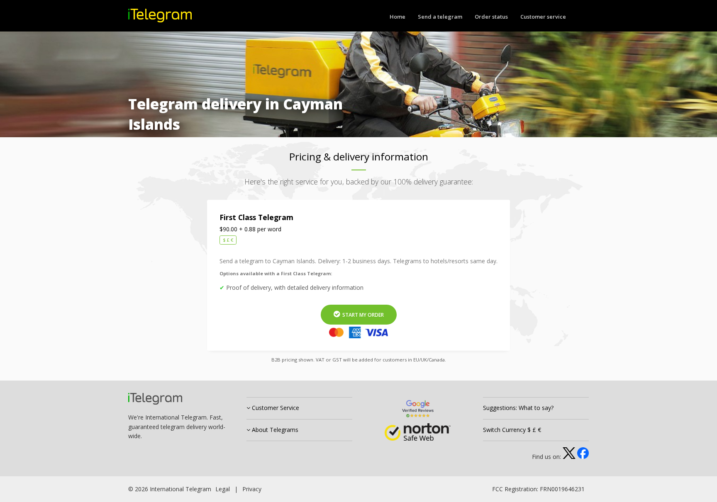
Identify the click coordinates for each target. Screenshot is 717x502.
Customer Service (274, 408)
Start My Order (362, 314)
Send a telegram (440, 16)
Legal (222, 489)
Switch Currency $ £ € (512, 430)
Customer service (543, 16)
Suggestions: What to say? (518, 408)
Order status (491, 16)
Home (397, 16)
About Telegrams (274, 430)
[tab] (299, 408)
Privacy (251, 489)
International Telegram (180, 489)
